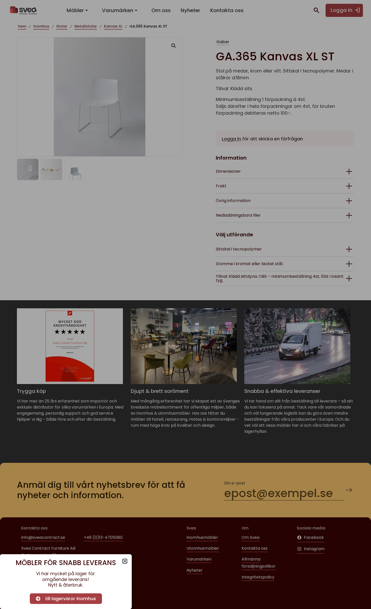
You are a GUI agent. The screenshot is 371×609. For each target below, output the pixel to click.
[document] (185, 304)
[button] (125, 561)
